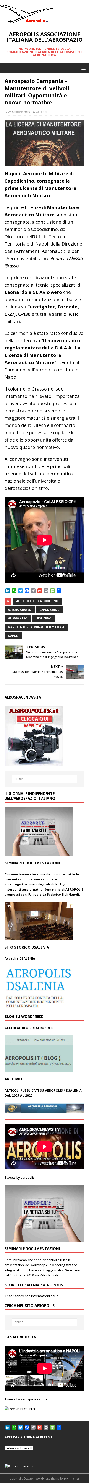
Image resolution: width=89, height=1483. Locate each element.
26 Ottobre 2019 (19, 112)
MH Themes (71, 1478)
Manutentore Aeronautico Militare (36, 627)
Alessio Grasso (19, 610)
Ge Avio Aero (17, 618)
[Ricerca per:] (45, 779)
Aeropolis (42, 112)
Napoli (13, 636)
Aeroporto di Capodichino (37, 601)
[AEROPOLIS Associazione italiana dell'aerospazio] (27, 23)
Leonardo (43, 618)
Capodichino (49, 610)
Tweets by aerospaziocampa (26, 1399)
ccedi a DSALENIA (21, 958)
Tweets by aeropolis (19, 1177)
